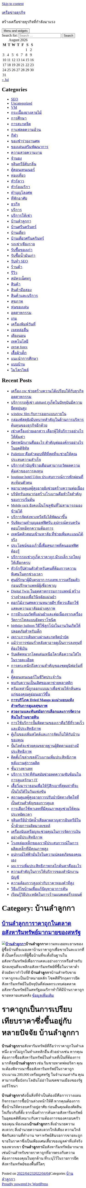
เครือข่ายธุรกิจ (13, 12)
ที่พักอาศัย (19, 198)
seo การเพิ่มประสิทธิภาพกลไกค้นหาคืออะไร (46, 866)
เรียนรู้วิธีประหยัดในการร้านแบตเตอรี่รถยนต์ (46, 894)
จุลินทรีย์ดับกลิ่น (23, 164)
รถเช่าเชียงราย (23, 244)
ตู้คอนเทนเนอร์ (23, 170)
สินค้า (15, 284)
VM (14, 107)
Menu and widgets (16, 30)
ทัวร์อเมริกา (20, 187)
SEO (14, 99)
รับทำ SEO (19, 261)
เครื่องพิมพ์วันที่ (23, 324)
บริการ (16, 210)
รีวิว (14, 273)
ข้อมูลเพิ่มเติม (43, 995)
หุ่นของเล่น (20, 307)
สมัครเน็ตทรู (21, 278)
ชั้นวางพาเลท (22, 769)
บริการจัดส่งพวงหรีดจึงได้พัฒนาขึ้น (39, 517)
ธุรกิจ (15, 204)
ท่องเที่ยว (18, 175)
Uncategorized (21, 103)
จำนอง (16, 158)
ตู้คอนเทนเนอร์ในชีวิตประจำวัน (36, 677)
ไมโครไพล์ (20, 370)
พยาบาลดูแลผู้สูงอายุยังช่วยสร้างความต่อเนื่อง (47, 488)
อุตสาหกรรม (21, 313)
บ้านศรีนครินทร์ (23, 227)
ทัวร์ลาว (17, 181)
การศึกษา (19, 118)
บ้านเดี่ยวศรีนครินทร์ (27, 238)
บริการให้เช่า (21, 215)
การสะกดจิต (21, 124)
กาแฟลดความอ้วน (26, 130)
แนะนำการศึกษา (24, 358)
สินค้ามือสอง (21, 290)
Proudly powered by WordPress (25, 1184)
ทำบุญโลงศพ (21, 193)
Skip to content (13, 4)
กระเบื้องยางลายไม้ (26, 112)
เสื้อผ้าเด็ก (19, 353)
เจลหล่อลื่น (19, 330)
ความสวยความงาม (26, 152)
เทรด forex (19, 347)
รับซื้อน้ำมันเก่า (23, 255)
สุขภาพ (17, 301)
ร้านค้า (16, 267)
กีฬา (14, 135)
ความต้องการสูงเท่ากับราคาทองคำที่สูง (42, 883)
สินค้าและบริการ (24, 296)
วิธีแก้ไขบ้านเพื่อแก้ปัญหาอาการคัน (39, 889)
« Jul (5, 80)
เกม (14, 318)
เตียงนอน (18, 336)
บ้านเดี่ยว (18, 233)
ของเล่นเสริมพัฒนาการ (29, 147)
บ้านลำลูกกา (21, 221)
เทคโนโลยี (19, 341)
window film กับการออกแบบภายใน (38, 414)
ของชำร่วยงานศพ (25, 141)
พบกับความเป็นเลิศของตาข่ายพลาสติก (42, 683)
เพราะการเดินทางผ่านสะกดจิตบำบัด (40, 637)
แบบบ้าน (18, 364)
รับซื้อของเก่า (21, 250)
